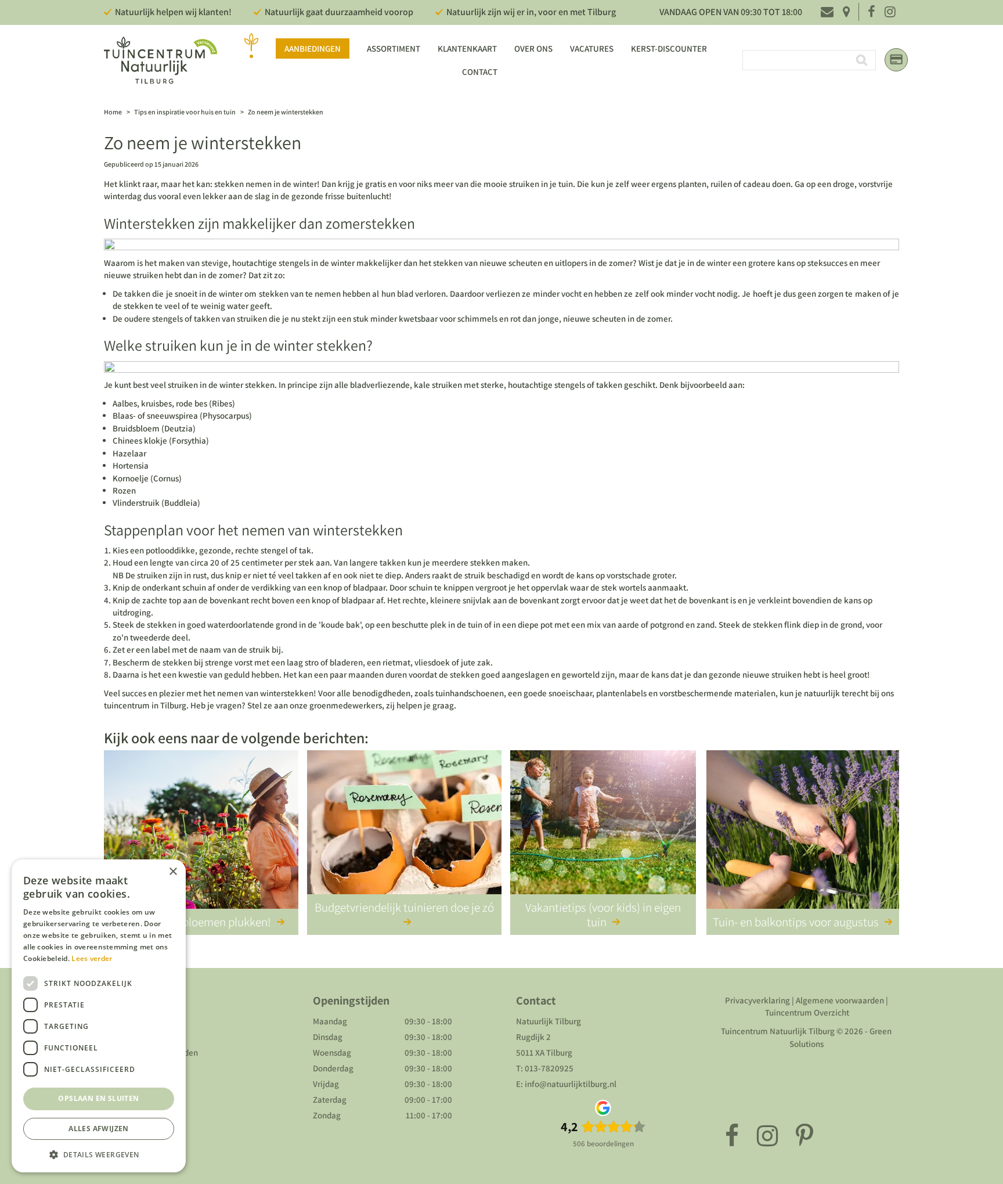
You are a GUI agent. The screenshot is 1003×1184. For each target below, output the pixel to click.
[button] (98, 1154)
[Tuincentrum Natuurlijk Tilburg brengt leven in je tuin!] (160, 60)
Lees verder (91, 958)
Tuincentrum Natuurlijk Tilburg (778, 1031)
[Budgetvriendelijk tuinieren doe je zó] (404, 831)
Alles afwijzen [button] (98, 1128)
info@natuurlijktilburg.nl (570, 1083)
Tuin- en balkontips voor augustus (796, 922)
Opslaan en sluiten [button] (98, 1098)
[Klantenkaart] (896, 59)
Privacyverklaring (757, 1000)
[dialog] (99, 1015)
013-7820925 (549, 1068)
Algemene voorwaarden (840, 1000)
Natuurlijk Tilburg (548, 1021)
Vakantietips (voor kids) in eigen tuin (603, 914)
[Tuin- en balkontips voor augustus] (803, 831)
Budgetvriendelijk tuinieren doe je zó (404, 907)
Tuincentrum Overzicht (807, 1012)
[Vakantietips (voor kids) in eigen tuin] (603, 831)
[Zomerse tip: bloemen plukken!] (201, 831)
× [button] (172, 872)
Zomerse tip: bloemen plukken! (194, 922)
